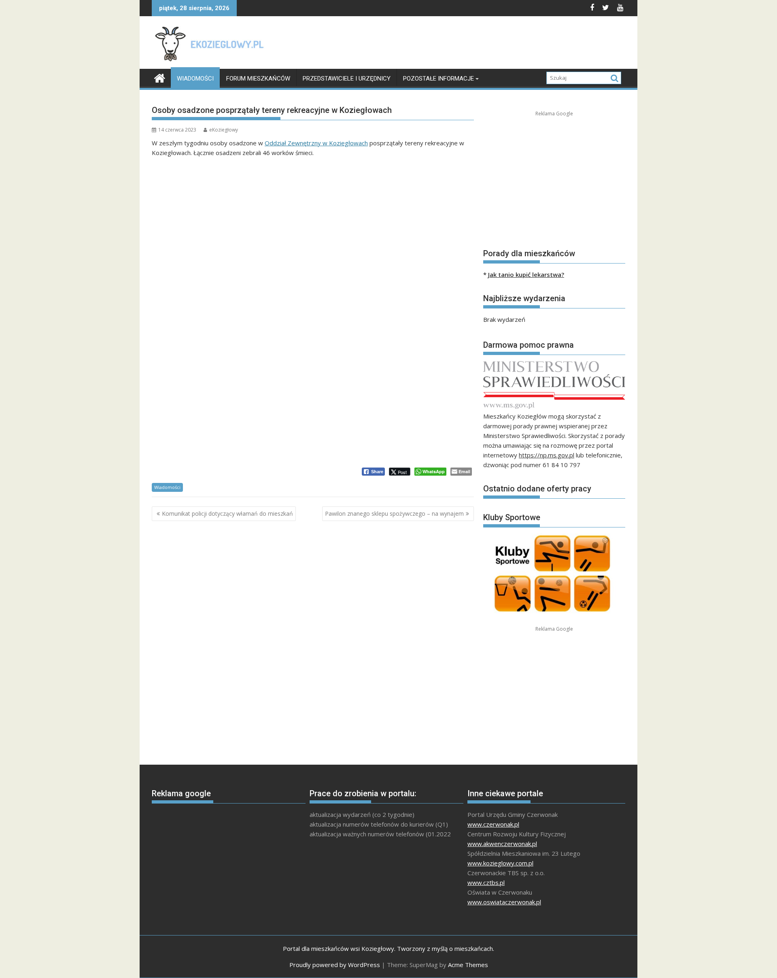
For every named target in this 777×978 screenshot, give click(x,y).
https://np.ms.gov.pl (546, 455)
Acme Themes (468, 965)
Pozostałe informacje (438, 78)
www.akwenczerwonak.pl (502, 844)
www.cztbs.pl (486, 882)
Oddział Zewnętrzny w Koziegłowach (316, 143)
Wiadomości (195, 78)
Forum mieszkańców (258, 78)
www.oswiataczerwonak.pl (504, 902)
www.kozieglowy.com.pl (500, 863)
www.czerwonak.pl (493, 824)
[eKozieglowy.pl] (159, 77)
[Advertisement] (478, 44)
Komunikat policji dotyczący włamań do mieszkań (227, 513)
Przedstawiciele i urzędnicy (347, 78)
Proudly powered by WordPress (334, 965)
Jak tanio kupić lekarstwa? (526, 274)
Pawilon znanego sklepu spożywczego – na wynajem (394, 513)
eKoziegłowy (223, 129)
